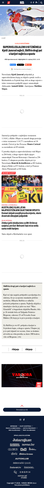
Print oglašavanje (29, 430)
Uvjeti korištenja (25, 426)
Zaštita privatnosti (29, 428)
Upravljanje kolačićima (22, 435)
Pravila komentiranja (13, 428)
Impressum (13, 426)
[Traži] (41, 2)
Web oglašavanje (14, 430)
